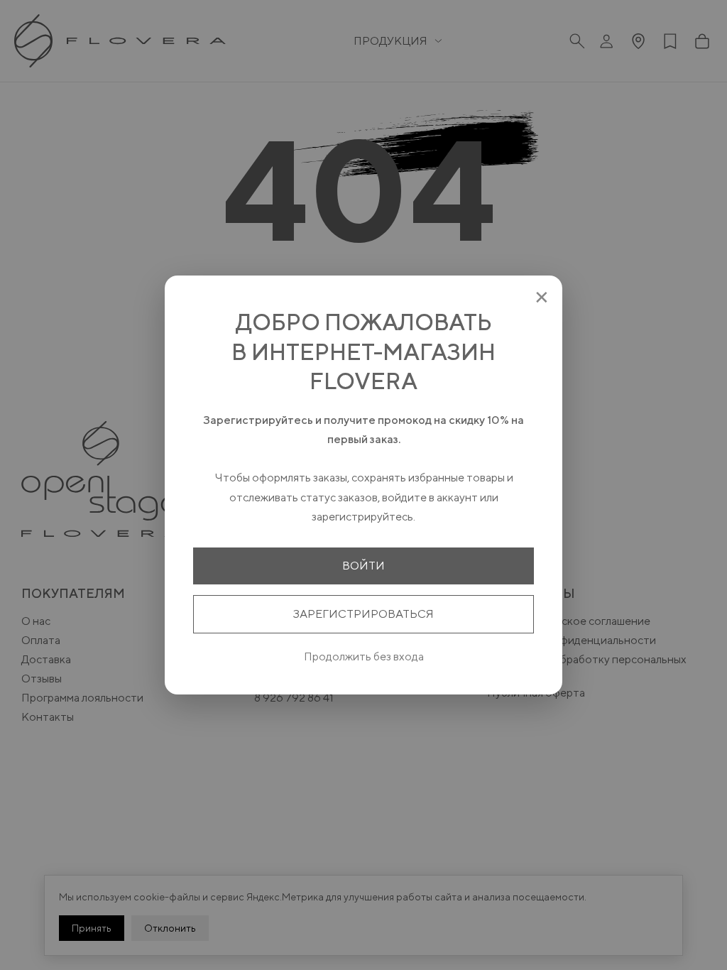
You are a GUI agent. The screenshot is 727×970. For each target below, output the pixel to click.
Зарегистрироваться (363, 614)
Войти (363, 565)
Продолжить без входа (364, 657)
